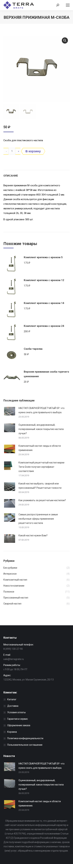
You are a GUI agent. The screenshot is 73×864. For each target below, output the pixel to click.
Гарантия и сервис (17, 718)
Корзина (12, 731)
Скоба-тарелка (33, 348)
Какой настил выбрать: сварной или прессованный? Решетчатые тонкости (40, 485)
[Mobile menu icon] (68, 5)
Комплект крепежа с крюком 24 (44, 326)
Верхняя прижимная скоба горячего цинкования (46, 374)
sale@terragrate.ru (13, 659)
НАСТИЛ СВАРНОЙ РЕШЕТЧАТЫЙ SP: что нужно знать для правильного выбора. (42, 410)
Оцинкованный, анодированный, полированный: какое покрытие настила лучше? (41, 429)
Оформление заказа (18, 725)
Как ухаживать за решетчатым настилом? (42, 500)
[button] (65, 40)
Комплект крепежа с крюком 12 (44, 280)
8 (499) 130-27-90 (13, 648)
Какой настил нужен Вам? (33, 535)
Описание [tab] (10, 175)
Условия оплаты (16, 712)
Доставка (12, 706)
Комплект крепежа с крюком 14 (44, 303)
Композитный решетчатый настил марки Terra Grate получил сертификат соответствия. (41, 466)
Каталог (11, 699)
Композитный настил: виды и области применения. (40, 447)
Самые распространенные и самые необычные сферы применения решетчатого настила (38, 518)
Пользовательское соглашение (24, 744)
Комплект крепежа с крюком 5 (43, 257)
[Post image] (9, 411)
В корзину (33, 151)
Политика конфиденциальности (25, 738)
